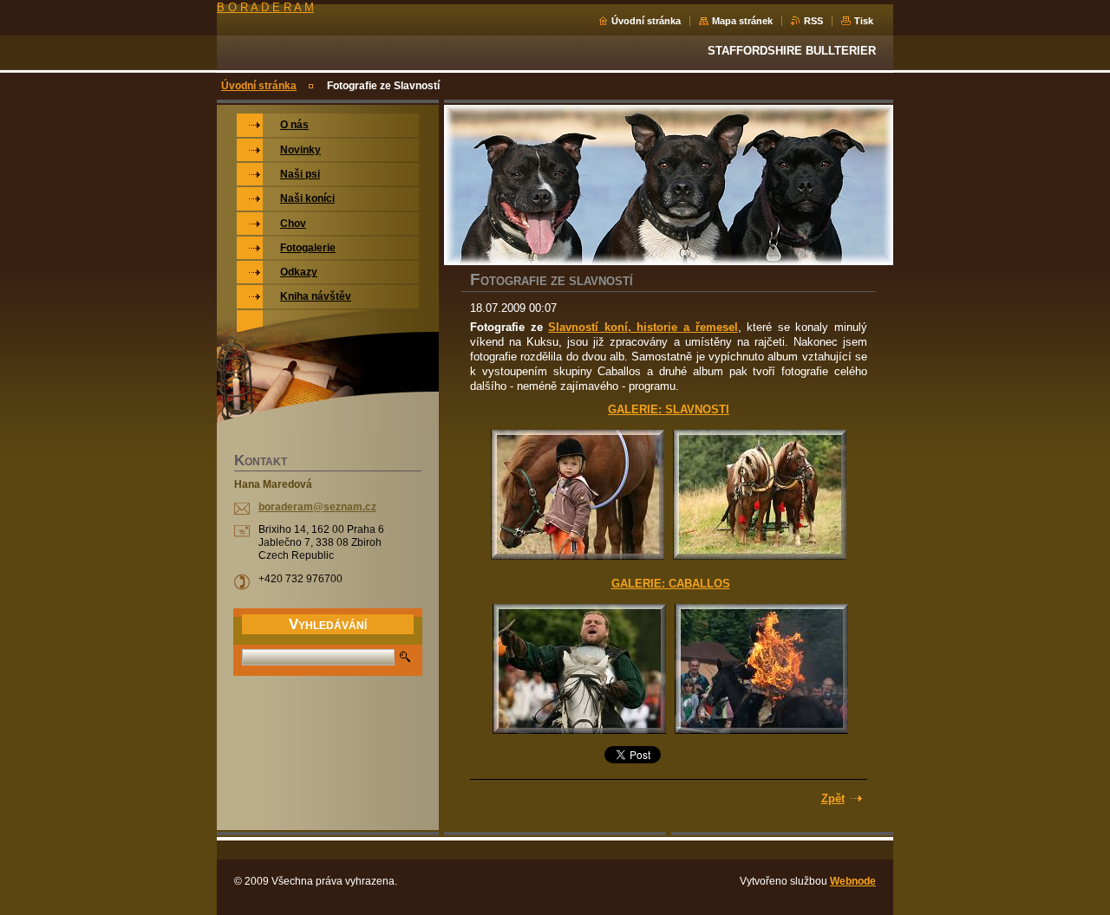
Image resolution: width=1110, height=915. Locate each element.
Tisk (863, 21)
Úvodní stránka (646, 21)
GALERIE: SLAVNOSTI (668, 409)
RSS (813, 21)
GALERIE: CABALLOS (670, 583)
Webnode (853, 881)
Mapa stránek (742, 21)
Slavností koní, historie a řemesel (642, 327)
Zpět (833, 798)
